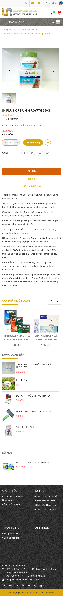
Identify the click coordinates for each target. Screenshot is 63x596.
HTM (32, 592)
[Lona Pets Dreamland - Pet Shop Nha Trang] (26, 3)
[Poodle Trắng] (8, 383)
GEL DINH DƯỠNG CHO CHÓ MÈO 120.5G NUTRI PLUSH (48, 339)
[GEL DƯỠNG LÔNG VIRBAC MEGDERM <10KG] (19, 324)
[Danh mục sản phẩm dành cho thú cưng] (5, 22)
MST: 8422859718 (14, 576)
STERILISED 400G (25, 427)
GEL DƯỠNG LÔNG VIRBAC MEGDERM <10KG (19, 339)
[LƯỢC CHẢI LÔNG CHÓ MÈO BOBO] (8, 414)
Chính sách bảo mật (45, 500)
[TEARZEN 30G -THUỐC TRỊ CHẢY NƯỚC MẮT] (8, 368)
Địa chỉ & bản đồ (12, 504)
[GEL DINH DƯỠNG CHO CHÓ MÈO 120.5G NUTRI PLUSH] (48, 324)
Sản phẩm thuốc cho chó (14, 33)
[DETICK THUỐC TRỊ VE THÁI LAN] (8, 399)
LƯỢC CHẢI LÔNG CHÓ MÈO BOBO (35, 411)
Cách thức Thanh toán (46, 505)
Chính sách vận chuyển (46, 496)
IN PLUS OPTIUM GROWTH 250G (34, 462)
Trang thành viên (12, 533)
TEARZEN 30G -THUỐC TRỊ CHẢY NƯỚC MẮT (34, 366)
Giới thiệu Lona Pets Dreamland (13, 498)
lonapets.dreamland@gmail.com (22, 579)
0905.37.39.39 (38, 576)
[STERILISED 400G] (8, 430)
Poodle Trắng (22, 380)
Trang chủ (7, 29)
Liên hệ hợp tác (11, 538)
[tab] (31, 171)
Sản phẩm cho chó (25, 29)
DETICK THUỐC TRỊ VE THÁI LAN (34, 395)
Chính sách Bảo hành (45, 509)
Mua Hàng (34, 142)
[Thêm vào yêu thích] (48, 142)
